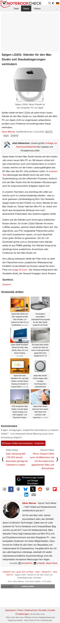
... (56, 8)
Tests (16, 8)
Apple (6, 135)
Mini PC (48, 131)
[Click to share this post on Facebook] (11, 489)
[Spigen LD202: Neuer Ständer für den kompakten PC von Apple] (30, 85)
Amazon (6, 284)
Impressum (10, 610)
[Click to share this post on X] (32, 489)
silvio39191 (27, 563)
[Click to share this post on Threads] (18, 489)
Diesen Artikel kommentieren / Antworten (24, 443)
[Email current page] (33, 494)
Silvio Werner (8, 131)
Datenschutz (31, 610)
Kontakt (42, 610)
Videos (37, 8)
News (26, 8)
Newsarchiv (46, 571)
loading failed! (7, 586)
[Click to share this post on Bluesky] (25, 489)
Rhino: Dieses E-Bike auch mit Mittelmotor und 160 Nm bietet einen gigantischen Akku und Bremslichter (42, 461)
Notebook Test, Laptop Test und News (18, 571)
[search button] (49, 3)
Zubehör (14, 135)
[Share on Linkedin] (26, 494)
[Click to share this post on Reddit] (40, 489)
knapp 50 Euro (19, 269)
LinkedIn (40, 563)
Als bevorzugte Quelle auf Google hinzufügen (33, 480)
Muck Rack (51, 563)
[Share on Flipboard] (54, 489)
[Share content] (4, 489)
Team (20, 610)
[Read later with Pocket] (47, 489)
